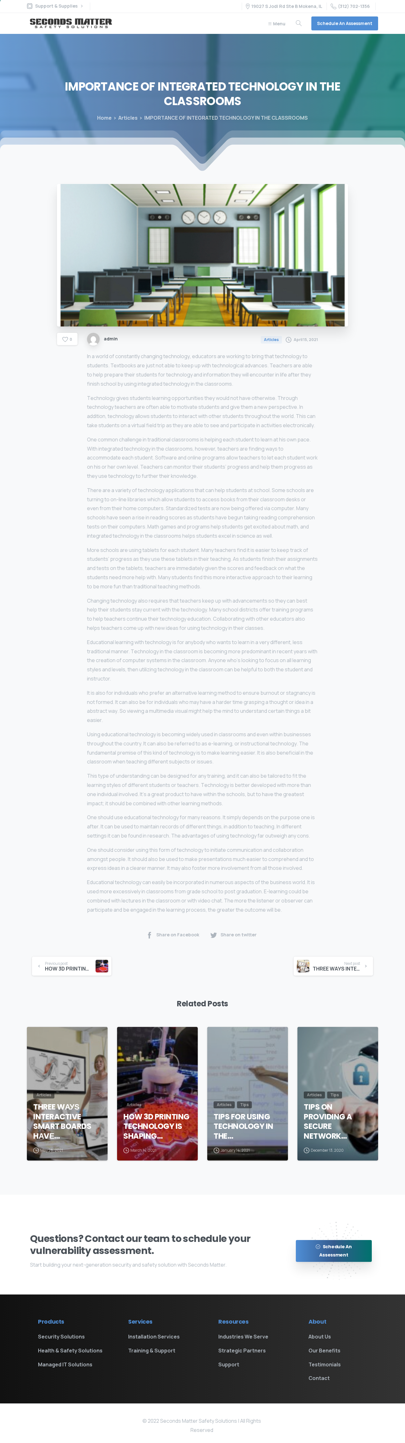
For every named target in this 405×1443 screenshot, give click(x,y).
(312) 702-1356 (354, 6)
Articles (128, 117)
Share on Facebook (177, 935)
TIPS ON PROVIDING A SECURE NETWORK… (328, 1121)
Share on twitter (239, 935)
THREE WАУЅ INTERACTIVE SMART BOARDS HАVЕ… (62, 1121)
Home (104, 117)
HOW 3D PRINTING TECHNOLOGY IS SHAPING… (156, 1126)
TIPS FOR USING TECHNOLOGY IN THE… (243, 1126)
